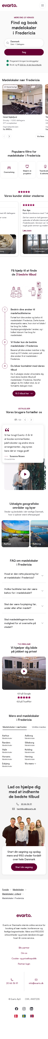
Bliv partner (24, 947)
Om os (24, 953)
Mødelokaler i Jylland (11, 894)
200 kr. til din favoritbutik (30, 65)
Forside (5, 889)
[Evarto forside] (24, 915)
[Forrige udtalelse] (25, 419)
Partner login (24, 963)
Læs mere (23, 230)
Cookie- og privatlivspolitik (24, 958)
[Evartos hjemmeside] (9, 5)
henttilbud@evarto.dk (26, 809)
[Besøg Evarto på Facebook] (16, 1008)
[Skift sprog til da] (16, 1016)
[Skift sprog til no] (32, 1016)
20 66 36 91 (26, 804)
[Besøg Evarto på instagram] (24, 1008)
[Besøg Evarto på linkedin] (31, 1008)
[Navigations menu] (42, 5)
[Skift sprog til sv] (24, 1016)
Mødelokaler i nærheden (15, 727)
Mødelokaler (18, 889)
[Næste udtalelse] (31, 419)
